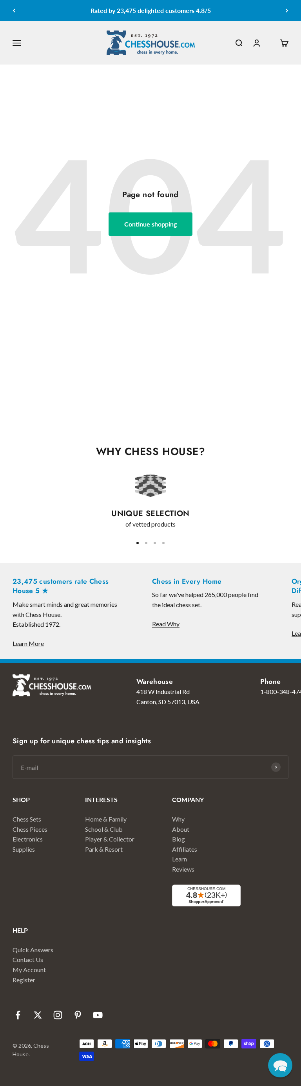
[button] (280, 1065)
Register (24, 980)
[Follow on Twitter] (38, 1015)
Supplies (24, 849)
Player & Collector (109, 839)
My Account (29, 969)
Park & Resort (104, 849)
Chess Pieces (30, 829)
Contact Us (28, 959)
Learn (179, 859)
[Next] (287, 10)
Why (178, 819)
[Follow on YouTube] (97, 1015)
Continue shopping (150, 224)
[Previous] (14, 10)
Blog (178, 839)
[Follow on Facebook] (18, 1015)
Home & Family (106, 819)
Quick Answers (33, 949)
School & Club (104, 829)
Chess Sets (27, 819)
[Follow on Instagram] (58, 1015)
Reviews (183, 869)
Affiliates (184, 849)
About (180, 829)
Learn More (28, 643)
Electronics (28, 839)
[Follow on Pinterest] (78, 1015)
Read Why (166, 624)
